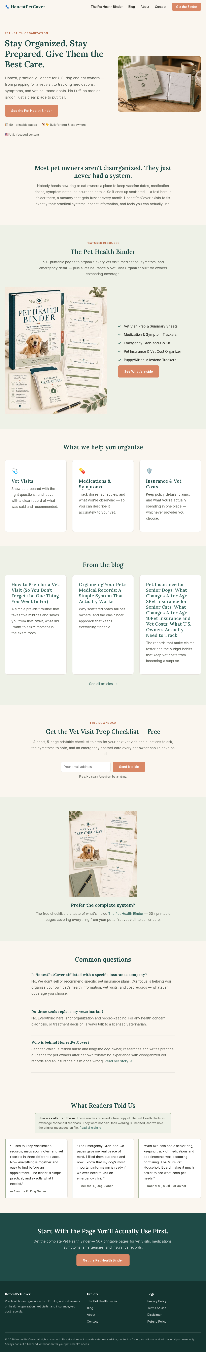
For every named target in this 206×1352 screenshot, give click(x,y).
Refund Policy (156, 1321)
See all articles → (103, 684)
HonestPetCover (25, 6)
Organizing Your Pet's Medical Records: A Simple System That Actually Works (103, 592)
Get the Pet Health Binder (103, 1260)
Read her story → (119, 1061)
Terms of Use (156, 1308)
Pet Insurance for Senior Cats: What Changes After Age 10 (166, 609)
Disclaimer (154, 1315)
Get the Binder (186, 7)
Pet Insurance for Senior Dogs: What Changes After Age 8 (166, 592)
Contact (160, 7)
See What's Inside (138, 371)
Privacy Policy (156, 1301)
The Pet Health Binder (107, 7)
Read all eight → (90, 1127)
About (145, 7)
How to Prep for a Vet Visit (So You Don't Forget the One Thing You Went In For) (35, 592)
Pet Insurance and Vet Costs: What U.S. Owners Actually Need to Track (168, 626)
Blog (131, 7)
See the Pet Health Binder (31, 111)
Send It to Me (129, 767)
